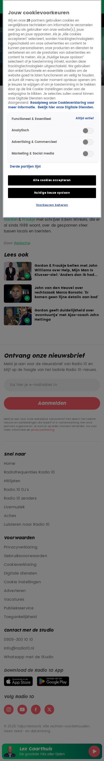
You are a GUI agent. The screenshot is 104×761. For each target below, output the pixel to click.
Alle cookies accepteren (52, 180)
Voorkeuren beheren (52, 205)
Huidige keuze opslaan (52, 193)
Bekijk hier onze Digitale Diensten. (66, 107)
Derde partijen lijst (25, 167)
